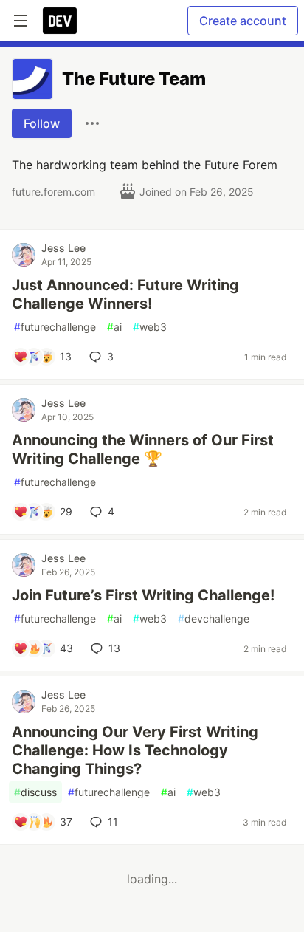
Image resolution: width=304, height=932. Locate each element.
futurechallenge (55, 327)
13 (114, 648)
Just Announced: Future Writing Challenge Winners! (125, 294)
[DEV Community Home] (59, 20)
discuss (35, 792)
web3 (150, 327)
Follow (42, 123)
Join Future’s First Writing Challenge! (143, 595)
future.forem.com (53, 191)
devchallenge (213, 618)
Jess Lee (63, 247)
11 (113, 821)
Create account (242, 20)
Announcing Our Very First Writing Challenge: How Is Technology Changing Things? (135, 750)
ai (114, 327)
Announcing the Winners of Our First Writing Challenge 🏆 (143, 449)
